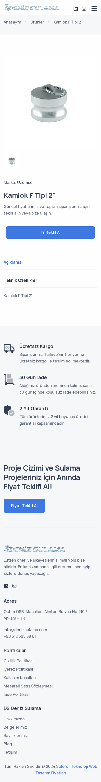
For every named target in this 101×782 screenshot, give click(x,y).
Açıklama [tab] (12, 262)
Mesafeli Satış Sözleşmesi (28, 686)
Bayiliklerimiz (16, 735)
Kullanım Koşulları (20, 677)
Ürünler (37, 22)
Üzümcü (25, 182)
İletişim (10, 752)
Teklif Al (53, 232)
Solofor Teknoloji (72, 766)
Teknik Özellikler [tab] (20, 280)
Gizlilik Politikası (19, 660)
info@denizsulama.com (25, 629)
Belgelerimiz (15, 727)
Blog (8, 743)
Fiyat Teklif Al (24, 505)
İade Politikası (17, 694)
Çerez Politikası (18, 669)
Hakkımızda (14, 719)
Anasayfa (12, 22)
